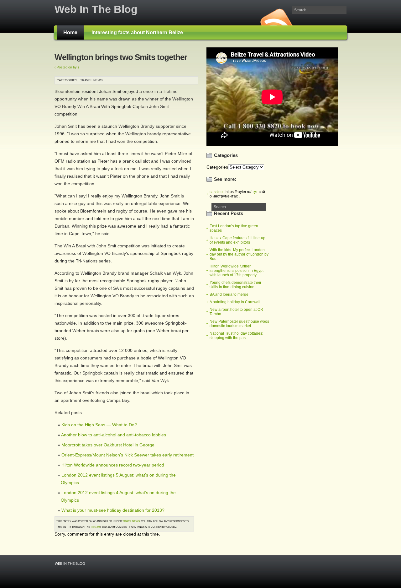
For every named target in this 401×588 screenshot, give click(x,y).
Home (70, 32)
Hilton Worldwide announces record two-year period (112, 464)
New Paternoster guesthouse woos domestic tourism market (239, 323)
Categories (217, 167)
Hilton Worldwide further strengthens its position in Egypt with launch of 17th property (236, 270)
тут (255, 192)
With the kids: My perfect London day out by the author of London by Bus (239, 254)
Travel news (91, 80)
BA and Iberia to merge (229, 294)
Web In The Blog (96, 9)
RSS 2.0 (95, 526)
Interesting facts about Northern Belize (137, 32)
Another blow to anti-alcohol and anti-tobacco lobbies (113, 434)
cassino (216, 192)
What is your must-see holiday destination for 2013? (112, 510)
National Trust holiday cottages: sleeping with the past (236, 335)
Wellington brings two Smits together (121, 57)
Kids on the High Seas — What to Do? (99, 424)
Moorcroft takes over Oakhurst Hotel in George (107, 444)
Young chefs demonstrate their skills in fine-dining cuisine (235, 284)
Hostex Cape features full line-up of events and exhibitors (237, 240)
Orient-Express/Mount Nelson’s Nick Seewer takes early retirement (127, 454)
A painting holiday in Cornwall (235, 302)
